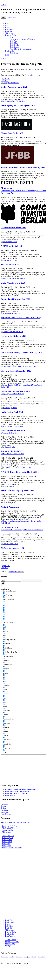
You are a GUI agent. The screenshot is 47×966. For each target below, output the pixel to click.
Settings (8, 946)
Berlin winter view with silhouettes (17, 791)
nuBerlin (4, 5)
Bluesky (4, 806)
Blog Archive (10, 936)
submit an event (35, 75)
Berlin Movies (7, 840)
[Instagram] (8, 3)
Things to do (9, 33)
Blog (7, 23)
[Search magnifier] (3, 583)
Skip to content (12, 17)
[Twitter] (5, 3)
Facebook (4, 810)
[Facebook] (11, 3)
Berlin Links (9, 51)
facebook (12, 572)
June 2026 (4, 81)
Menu (3, 17)
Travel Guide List (8, 836)
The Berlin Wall (7, 828)
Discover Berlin (10, 35)
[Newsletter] (2, 3)
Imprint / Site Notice (12, 942)
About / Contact (10, 940)
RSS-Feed (41, 957)
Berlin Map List (7, 838)
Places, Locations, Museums (12, 848)
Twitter (3, 808)
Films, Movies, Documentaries (20, 49)
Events (7, 27)
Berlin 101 (9, 31)
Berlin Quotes (7, 842)
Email (22, 572)
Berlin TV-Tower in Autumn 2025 (17, 793)
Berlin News (9, 922)
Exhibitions (9, 29)
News (7, 25)
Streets (12, 37)
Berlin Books (14, 45)
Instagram (4, 812)
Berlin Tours (14, 41)
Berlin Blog (9, 920)
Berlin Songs (14, 47)
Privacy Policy (10, 944)
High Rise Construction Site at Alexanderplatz (21, 789)
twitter (17, 572)
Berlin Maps (14, 43)
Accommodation (8, 830)
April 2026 (6, 79)
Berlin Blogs (14, 53)
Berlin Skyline (10, 795)
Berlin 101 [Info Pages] (10, 826)
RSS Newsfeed (6, 814)
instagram (27, 957)
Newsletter (4, 804)
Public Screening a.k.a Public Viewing (15, 822)
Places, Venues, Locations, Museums (22, 39)
